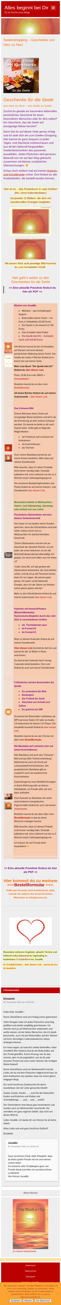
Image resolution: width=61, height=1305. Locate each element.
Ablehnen (28, 1301)
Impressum (31, 1265)
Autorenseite (20, 809)
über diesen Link (36, 490)
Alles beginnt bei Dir (27, 7)
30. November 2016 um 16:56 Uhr (23, 1146)
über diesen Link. (39, 397)
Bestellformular (29, 885)
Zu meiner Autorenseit (24, 1251)
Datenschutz (30, 1271)
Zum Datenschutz (43, 1301)
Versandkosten (21, 379)
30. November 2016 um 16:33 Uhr (18, 1002)
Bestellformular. (22, 388)
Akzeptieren (16, 1301)
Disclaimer (30, 1277)
